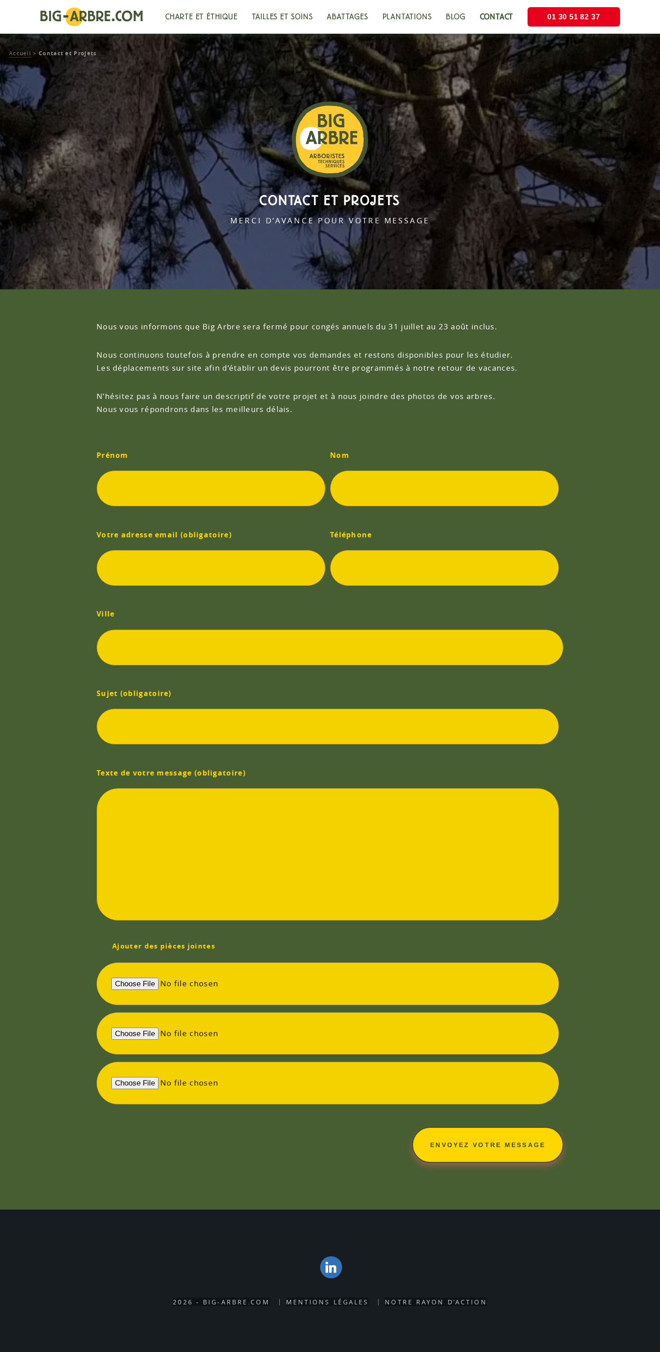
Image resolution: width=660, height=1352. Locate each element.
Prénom (112, 455)
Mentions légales (327, 1302)
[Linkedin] (331, 1267)
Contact (497, 17)
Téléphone (351, 535)
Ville (106, 614)
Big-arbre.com (91, 16)
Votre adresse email (164, 535)
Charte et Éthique (201, 17)
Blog (455, 17)
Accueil (20, 53)
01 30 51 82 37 (573, 17)
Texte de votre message (171, 773)
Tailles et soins (282, 17)
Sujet (134, 693)
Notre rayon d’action (436, 1302)
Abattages (347, 17)
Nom (339, 455)
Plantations (407, 17)
